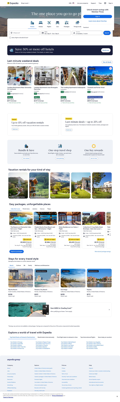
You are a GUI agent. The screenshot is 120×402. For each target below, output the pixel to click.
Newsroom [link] (10, 379)
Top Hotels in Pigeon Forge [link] (43, 342)
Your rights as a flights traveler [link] (96, 385)
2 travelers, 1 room (82, 34)
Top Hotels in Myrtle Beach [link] (68, 342)
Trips (100, 3)
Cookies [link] (64, 371)
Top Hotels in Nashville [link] (16, 343)
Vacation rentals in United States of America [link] (45, 374)
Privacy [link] (63, 368)
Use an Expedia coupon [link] (94, 379)
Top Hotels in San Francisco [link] (43, 343)
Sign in (111, 3)
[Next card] (108, 230)
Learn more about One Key (98, 21)
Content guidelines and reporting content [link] (72, 388)
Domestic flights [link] (38, 379)
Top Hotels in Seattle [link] (66, 348)
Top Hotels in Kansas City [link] (17, 348)
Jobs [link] (8, 371)
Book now (106, 50)
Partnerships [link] (10, 376)
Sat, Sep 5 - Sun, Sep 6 (52, 34)
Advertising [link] (10, 385)
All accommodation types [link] (41, 385)
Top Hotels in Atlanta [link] (16, 345)
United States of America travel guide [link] (43, 368)
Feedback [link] (9, 390)
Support (93, 3)
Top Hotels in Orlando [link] (42, 345)
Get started (26, 158)
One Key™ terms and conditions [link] (69, 376)
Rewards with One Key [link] (40, 388)
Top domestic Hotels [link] (92, 348)
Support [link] (91, 368)
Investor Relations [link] (11, 382)
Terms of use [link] (65, 374)
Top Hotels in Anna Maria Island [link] (94, 345)
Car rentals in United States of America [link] (44, 382)
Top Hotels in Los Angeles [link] (93, 342)
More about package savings (103, 251)
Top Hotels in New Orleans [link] (93, 343)
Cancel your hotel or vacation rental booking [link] (99, 371)
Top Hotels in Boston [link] (41, 347)
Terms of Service (8, 397)
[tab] (32, 23)
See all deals (107, 62)
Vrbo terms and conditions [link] (68, 379)
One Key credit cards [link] (40, 390)
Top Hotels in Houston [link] (67, 347)
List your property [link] (11, 374)
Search (107, 33)
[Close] (117, 396)
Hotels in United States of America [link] (43, 371)
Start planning (60, 158)
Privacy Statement (57, 395)
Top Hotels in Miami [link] (66, 343)
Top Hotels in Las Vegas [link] (67, 345)
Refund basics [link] (92, 376)
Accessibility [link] (65, 382)
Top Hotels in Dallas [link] (91, 347)
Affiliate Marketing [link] (11, 388)
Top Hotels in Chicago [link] (16, 342)
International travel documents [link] (96, 382)
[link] (97, 27)
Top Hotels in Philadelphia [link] (43, 348)
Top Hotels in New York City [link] (18, 347)
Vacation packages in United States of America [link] (46, 376)
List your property (82, 3)
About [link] (8, 368)
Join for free (93, 158)
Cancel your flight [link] (93, 374)
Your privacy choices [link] (66, 385)
